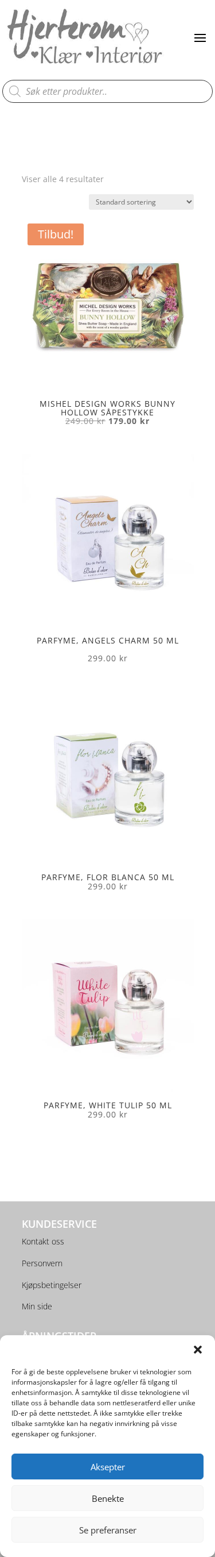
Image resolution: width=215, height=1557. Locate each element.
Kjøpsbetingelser (51, 1284)
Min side (37, 1306)
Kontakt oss (43, 1241)
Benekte (108, 1498)
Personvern (42, 1263)
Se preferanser (107, 1530)
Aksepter (108, 1467)
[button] (198, 1349)
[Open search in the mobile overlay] (107, 91)
